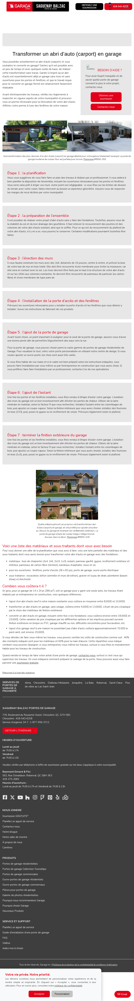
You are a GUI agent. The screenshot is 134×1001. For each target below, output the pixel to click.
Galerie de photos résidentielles (20, 895)
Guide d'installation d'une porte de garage (25, 932)
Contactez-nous (106, 107)
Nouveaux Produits (13, 911)
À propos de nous (12, 842)
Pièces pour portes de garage (19, 890)
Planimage (89, 159)
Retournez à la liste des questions (18, 672)
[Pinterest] (50, 798)
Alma (28, 682)
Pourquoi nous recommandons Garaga (23, 900)
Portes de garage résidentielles (20, 863)
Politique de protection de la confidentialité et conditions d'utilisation (84, 964)
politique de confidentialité (68, 985)
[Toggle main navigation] (127, 6)
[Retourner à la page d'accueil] (38, 6)
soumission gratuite (27, 662)
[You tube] (19, 798)
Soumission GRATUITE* (15, 816)
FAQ (4, 937)
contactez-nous (86, 655)
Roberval (101, 682)
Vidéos (6, 943)
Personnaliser (62, 994)
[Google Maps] (65, 798)
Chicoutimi (39, 682)
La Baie (89, 682)
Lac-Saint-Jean (46, 686)
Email (124, 994)
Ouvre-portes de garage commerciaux (23, 884)
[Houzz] (27, 798)
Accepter (39, 994)
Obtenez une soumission (106, 97)
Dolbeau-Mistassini (58, 682)
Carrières (7, 847)
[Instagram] (35, 798)
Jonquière (77, 682)
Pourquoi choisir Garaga (15, 905)
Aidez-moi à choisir (12, 948)
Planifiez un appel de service (18, 821)
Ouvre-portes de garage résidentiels (22, 879)
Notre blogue (9, 831)
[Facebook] (4, 798)
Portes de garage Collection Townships (24, 869)
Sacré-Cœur (115, 682)
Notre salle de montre (14, 837)
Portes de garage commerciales (20, 874)
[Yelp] (57, 798)
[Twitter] (12, 798)
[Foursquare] (42, 798)
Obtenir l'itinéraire (18, 730)
